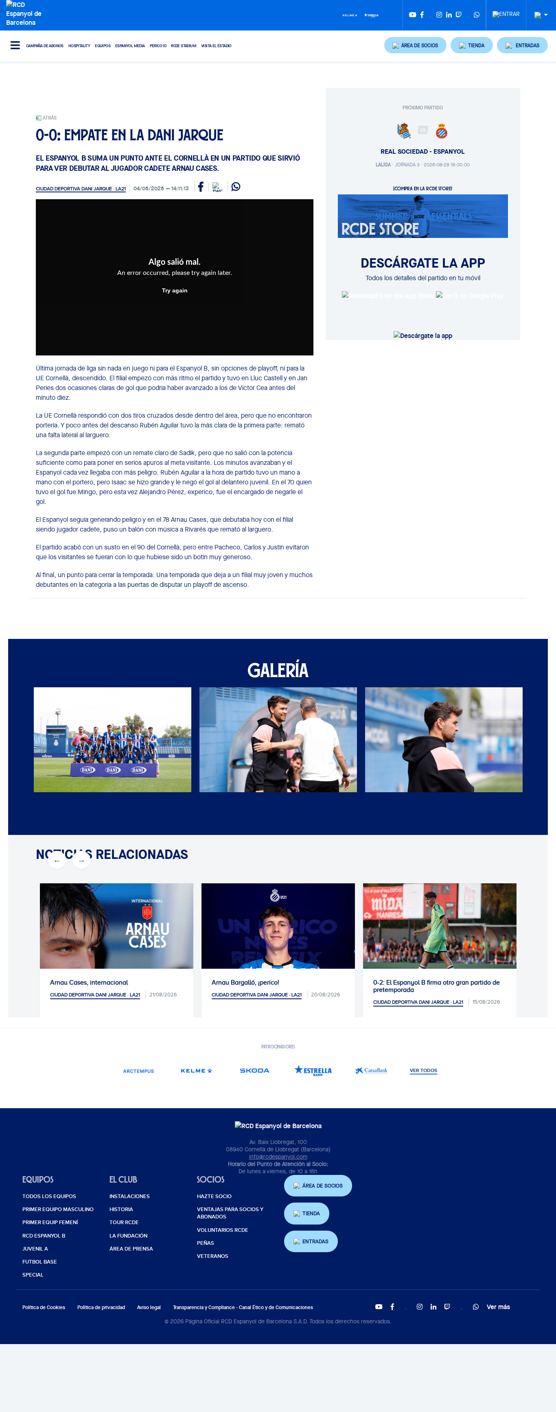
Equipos (102, 45)
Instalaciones (129, 1196)
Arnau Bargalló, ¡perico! (245, 982)
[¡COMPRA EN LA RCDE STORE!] (423, 215)
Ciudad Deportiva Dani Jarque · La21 (81, 189)
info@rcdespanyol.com (278, 1156)
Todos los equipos (49, 1196)
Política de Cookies (43, 1307)
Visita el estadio (216, 45)
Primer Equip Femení (50, 1222)
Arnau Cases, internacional (89, 982)
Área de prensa (131, 1249)
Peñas (205, 1243)
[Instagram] (439, 15)
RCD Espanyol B (43, 1236)
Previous (52, 740)
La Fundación (128, 1236)
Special (33, 1275)
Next (77, 740)
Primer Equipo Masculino (58, 1209)
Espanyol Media (130, 45)
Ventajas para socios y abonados (230, 1213)
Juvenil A (35, 1249)
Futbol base (39, 1262)
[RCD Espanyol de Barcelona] (26, 12)
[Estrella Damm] (371, 14)
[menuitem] (506, 11)
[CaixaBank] (371, 1070)
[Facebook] (422, 15)
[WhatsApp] (476, 15)
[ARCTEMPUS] (138, 1070)
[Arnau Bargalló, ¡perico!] (278, 960)
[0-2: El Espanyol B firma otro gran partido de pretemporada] (440, 934)
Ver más (498, 1306)
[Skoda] (254, 1070)
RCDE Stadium (183, 45)
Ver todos (423, 1071)
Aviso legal (149, 1307)
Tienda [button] (311, 1213)
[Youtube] (412, 15)
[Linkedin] (449, 15)
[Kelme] (350, 14)
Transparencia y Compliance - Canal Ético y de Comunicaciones (243, 1307)
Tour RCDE (124, 1222)
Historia (121, 1209)
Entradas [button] (315, 1241)
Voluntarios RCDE (222, 1230)
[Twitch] (459, 15)
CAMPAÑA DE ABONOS (44, 45)
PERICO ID (158, 45)
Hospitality (79, 45)
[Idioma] (538, 15)
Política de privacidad (101, 1307)
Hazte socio (214, 1196)
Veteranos (212, 1256)
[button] (415, 45)
